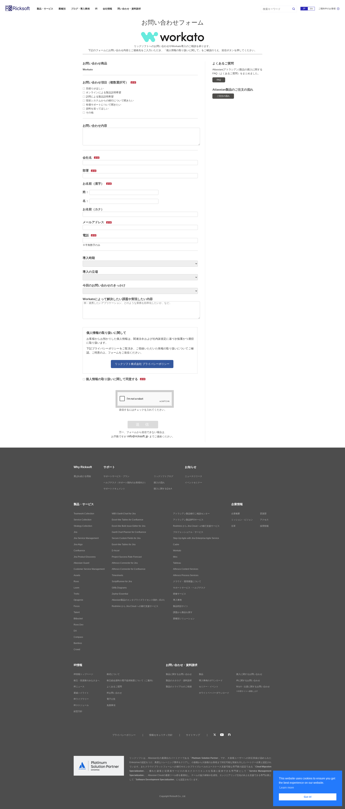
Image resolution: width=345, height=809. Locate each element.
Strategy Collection (83, 526)
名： (86, 201)
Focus (77, 606)
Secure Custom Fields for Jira (126, 538)
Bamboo (78, 643)
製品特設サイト (180, 606)
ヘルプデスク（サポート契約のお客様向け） (125, 482)
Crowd (77, 649)
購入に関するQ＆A (163, 488)
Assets (77, 575)
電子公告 (111, 699)
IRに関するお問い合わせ (248, 680)
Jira (75, 532)
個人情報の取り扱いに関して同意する (115, 379)
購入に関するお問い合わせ (249, 674)
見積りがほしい (95, 88)
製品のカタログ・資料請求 (179, 680)
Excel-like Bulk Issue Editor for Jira (128, 526)
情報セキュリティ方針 (160, 735)
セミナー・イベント (208, 686)
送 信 (143, 424)
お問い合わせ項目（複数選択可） (109, 82)
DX (75, 631)
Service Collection (82, 519)
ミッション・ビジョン (242, 519)
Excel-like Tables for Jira (123, 544)
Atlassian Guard (81, 563)
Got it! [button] (308, 796)
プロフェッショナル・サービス (188, 532)
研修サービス (179, 594)
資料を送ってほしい (97, 108)
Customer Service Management (89, 569)
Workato (177, 550)
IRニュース (79, 686)
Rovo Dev (78, 624)
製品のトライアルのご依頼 (179, 686)
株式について (113, 674)
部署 (89, 170)
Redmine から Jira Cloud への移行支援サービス (135, 606)
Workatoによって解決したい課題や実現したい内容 (118, 299)
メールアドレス (97, 222)
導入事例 (177, 600)
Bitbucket (78, 618)
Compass (78, 637)
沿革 (233, 526)
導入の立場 (90, 271)
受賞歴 (263, 513)
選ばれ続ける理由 (82, 476)
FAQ (219, 80)
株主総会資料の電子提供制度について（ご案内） (130, 680)
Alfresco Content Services (185, 569)
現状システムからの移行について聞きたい (110, 100)
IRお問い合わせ (114, 693)
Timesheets (117, 575)
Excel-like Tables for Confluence (127, 519)
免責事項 (111, 705)
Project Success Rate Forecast (127, 557)
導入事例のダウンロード (211, 680)
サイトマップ (193, 735)
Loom (76, 587)
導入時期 (89, 258)
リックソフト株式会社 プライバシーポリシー (142, 363)
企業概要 (235, 513)
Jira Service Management (86, 538)
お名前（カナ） (93, 209)
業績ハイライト (81, 693)
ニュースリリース (193, 476)
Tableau (177, 563)
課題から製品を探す (182, 612)
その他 (89, 112)
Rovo (76, 581)
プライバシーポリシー (124, 735)
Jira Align (78, 544)
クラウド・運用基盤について (187, 581)
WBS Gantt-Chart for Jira (124, 513)
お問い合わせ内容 (95, 125)
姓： (86, 192)
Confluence (79, 550)
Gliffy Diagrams (119, 587)
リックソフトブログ (163, 476)
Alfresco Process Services (185, 575)
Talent (77, 612)
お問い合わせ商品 (95, 63)
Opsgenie (78, 600)
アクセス (264, 519)
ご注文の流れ (223, 96)
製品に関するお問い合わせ (179, 674)
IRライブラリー (81, 699)
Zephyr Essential (120, 594)
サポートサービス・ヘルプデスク (189, 587)
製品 (201, 674)
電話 (89, 235)
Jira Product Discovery (85, 557)
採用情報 (264, 526)
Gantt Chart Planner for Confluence (129, 532)
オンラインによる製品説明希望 (103, 92)
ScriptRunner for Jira (122, 581)
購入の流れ (159, 482)
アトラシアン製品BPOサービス (188, 519)
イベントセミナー (193, 482)
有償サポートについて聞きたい (103, 104)
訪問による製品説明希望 (100, 96)
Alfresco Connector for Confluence (128, 569)
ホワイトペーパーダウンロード (214, 693)
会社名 (91, 157)
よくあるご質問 (114, 686)
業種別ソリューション (184, 618)
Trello (76, 594)
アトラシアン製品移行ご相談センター (191, 513)
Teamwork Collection (84, 513)
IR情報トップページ (83, 674)
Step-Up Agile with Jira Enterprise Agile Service (196, 538)
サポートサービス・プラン (116, 476)
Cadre (176, 544)
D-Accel (115, 550)
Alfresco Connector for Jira (125, 563)
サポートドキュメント (114, 488)
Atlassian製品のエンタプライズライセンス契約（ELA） (139, 600)
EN (311, 8)
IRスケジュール (81, 705)
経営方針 (78, 711)
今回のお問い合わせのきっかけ (104, 285)
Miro (175, 557)
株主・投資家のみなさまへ (87, 680)
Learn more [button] (286, 787)
